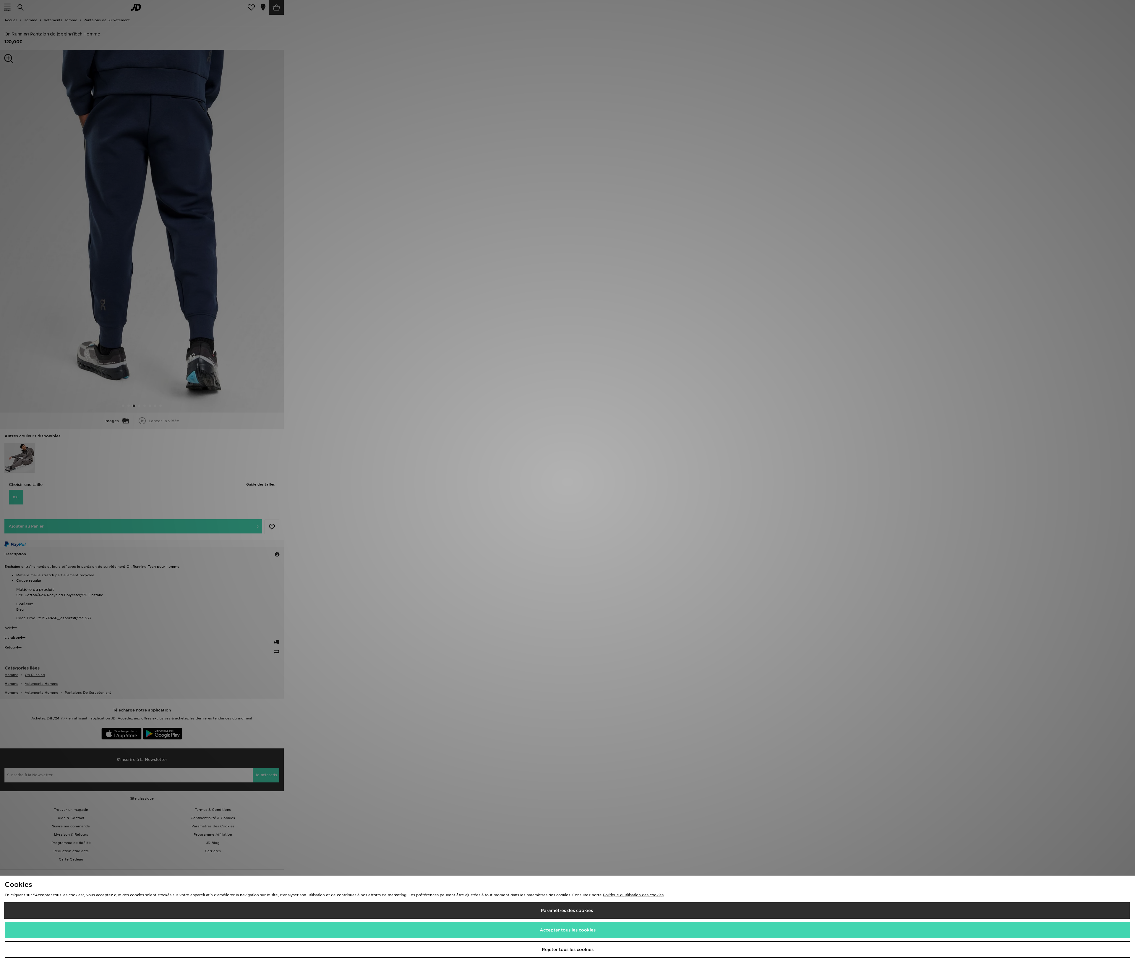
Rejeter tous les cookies (568, 949)
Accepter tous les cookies (568, 930)
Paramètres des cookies (567, 910)
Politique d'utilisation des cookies (633, 895)
